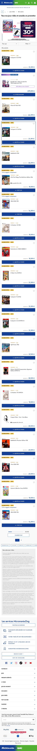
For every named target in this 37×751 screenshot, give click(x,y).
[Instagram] (16, 663)
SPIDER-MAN (29, 545)
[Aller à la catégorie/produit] (19, 30)
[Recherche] (32, 3)
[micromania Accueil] (11, 2)
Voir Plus (19, 190)
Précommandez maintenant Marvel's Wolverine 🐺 (18, 7)
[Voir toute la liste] (26, 3)
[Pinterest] (26, 663)
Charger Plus (18, 535)
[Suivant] (21, 540)
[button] (19, 669)
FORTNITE (21, 545)
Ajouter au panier (19, 70)
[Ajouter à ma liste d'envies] (34, 52)
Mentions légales (24, 741)
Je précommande (19, 94)
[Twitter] (11, 663)
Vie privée (31, 741)
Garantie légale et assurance (12, 741)
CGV (3, 741)
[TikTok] (21, 663)
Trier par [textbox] (4, 44)
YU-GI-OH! (14, 545)
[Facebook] (6, 663)
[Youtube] (30, 663)
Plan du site (18, 743)
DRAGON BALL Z (5, 545)
